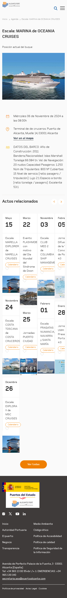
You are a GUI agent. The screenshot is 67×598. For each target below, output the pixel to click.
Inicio (5, 19)
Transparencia (10, 548)
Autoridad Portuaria (14, 530)
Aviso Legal (31, 588)
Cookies (43, 588)
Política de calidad (44, 542)
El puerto (7, 536)
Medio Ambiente (43, 523)
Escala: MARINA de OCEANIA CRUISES (41, 19)
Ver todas (33, 464)
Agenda (14, 19)
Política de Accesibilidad (48, 536)
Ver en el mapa (23, 138)
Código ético (41, 530)
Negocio (7, 542)
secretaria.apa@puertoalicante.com (23, 578)
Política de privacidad (13, 588)
